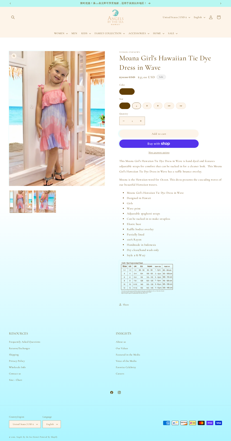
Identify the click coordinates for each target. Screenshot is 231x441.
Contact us (15, 373)
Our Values (122, 348)
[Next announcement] (221, 3)
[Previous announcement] (10, 3)
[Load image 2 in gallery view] (45, 201)
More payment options (159, 152)
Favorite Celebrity (126, 367)
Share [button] (126, 304)
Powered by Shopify (49, 437)
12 (183, 106)
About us (121, 342)
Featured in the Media (128, 354)
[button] (13, 17)
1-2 (125, 105)
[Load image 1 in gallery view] (21, 201)
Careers (120, 373)
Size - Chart (15, 380)
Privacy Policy (17, 360)
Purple (127, 91)
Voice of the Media (126, 360)
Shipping (14, 354)
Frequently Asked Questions (24, 342)
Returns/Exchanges (19, 348)
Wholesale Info (17, 367)
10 (171, 106)
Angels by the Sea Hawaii (28, 437)
